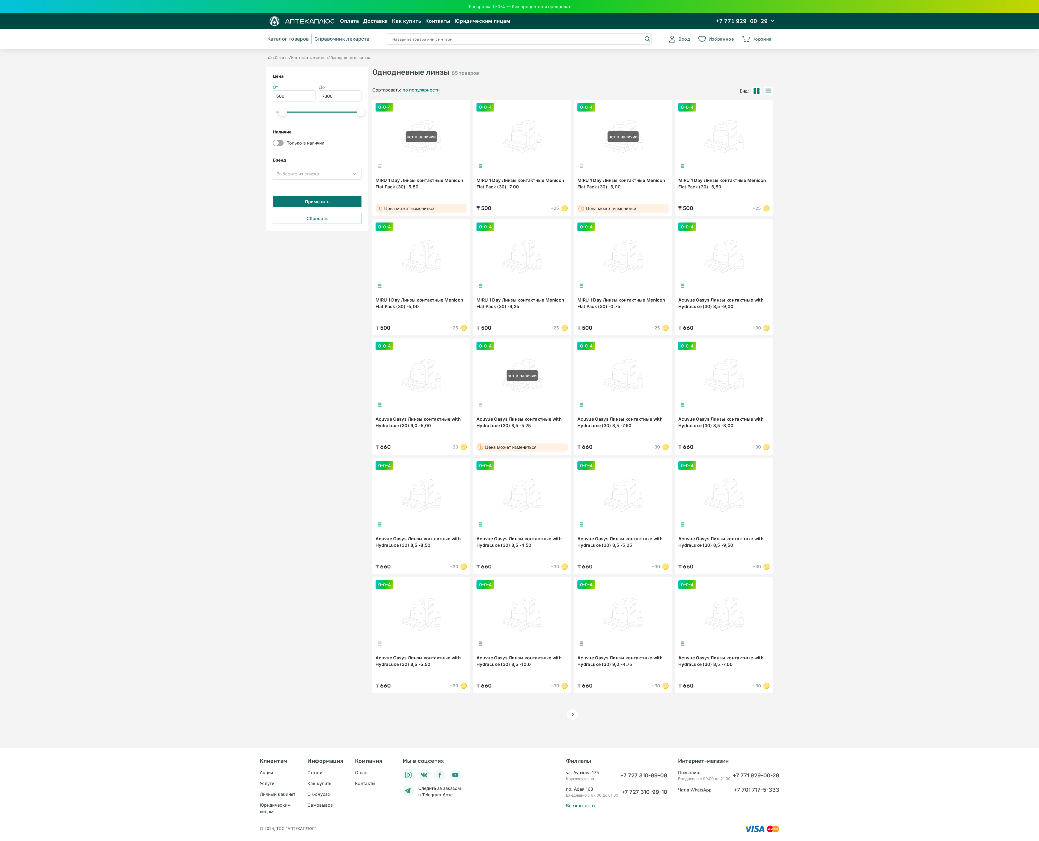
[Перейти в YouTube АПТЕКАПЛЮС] (455, 775)
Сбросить (317, 218)
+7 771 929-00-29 (756, 775)
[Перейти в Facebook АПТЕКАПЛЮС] (439, 775)
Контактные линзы (309, 57)
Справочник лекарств (341, 39)
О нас (361, 772)
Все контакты (580, 805)
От (275, 87)
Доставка (375, 21)
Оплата (349, 21)
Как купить (406, 21)
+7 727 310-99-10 (644, 792)
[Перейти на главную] (270, 57)
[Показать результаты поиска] (647, 38)
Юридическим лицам (482, 21)
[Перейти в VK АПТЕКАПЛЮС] (424, 775)
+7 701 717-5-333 (756, 790)
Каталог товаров (288, 39)
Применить (317, 201)
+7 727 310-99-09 (643, 775)
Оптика (282, 57)
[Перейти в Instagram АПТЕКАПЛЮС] (408, 775)
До (322, 87)
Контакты (437, 21)
